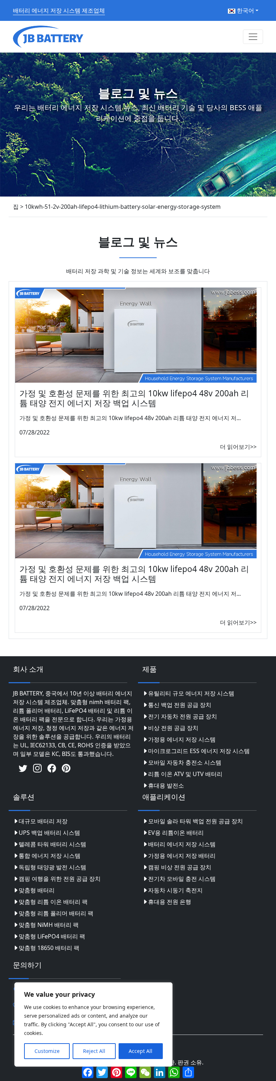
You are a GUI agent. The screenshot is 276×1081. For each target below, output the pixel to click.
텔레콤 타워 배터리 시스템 (52, 844)
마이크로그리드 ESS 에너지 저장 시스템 (199, 751)
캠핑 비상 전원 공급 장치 (179, 867)
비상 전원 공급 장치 (173, 728)
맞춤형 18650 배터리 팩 (49, 948)
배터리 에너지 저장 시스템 (182, 844)
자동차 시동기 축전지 (175, 890)
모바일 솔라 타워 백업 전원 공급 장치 (195, 821)
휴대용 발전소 (166, 785)
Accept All (140, 1051)
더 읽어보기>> (238, 447)
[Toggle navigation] (253, 37)
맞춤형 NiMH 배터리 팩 (49, 925)
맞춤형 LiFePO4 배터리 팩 (52, 936)
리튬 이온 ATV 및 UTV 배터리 (185, 774)
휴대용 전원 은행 (169, 902)
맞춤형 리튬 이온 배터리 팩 (53, 902)
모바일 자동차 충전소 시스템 (184, 762)
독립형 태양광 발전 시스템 (52, 867)
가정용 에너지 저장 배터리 (182, 856)
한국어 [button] (244, 10)
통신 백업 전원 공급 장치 (179, 705)
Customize (47, 1051)
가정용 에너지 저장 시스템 (182, 739)
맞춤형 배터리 (37, 890)
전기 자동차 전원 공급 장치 (182, 716)
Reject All (94, 1051)
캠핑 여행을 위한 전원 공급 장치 (60, 879)
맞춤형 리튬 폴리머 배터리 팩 (56, 913)
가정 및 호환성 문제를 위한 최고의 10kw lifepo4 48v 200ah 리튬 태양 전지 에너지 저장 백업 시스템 (134, 398)
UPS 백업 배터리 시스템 (49, 833)
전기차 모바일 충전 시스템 (182, 879)
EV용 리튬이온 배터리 (176, 833)
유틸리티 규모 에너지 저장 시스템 (191, 693)
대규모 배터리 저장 (43, 821)
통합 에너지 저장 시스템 (49, 856)
